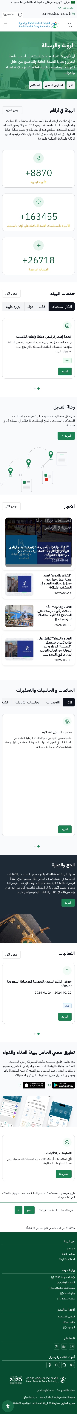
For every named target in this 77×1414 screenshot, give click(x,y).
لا (18, 1210)
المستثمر (35, 85)
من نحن (71, 1248)
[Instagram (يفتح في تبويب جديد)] (72, 1346)
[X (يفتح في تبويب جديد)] (57, 1346)
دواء (30, 306)
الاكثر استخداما (62, 306)
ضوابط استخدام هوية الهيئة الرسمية (57, 1397)
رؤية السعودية (64, 1277)
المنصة (67, 1282)
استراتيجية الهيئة (67, 1259)
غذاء (42, 306)
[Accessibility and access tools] (49, 1365)
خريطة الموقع (30, 1397)
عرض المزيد (12, 110)
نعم (29, 1210)
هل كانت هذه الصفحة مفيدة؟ (56, 1210)
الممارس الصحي (54, 85)
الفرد (70, 85)
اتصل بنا (63, 1174)
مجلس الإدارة (68, 1254)
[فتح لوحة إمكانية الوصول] (8, 1406)
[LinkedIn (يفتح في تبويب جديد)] (64, 1346)
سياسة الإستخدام (45, 1390)
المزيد (64, 371)
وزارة (69, 1293)
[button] (38, 388)
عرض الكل (11, 293)
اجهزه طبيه (13, 306)
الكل (69, 702)
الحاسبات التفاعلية (27, 702)
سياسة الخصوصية (66, 1390)
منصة (68, 1299)
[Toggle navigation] (5, 25)
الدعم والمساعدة (66, 1317)
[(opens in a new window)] (61, 1085)
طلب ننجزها (69, 1322)
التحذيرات (53, 702)
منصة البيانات (63, 1288)
